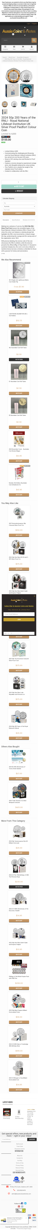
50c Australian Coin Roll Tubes (18, 347)
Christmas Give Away (6, 1117)
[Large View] (4, 104)
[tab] (6, 220)
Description (6, 220)
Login (28, 23)
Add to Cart (20, 186)
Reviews (25, 220)
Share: (3, 136)
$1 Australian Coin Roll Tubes (17, 381)
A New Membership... (19, 1117)
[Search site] (34, 40)
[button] (19, 191)
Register (34, 23)
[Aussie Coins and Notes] (19, 30)
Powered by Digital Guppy (24, 1228)
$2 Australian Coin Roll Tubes (17, 415)
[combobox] (6, 633)
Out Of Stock (19, 359)
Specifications (16, 220)
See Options (19, 292)
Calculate (19, 213)
